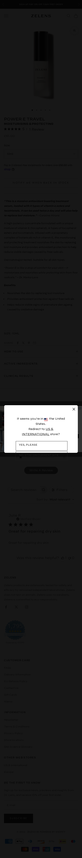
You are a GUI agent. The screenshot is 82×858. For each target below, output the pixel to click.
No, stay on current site (39, 455)
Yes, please (28, 444)
